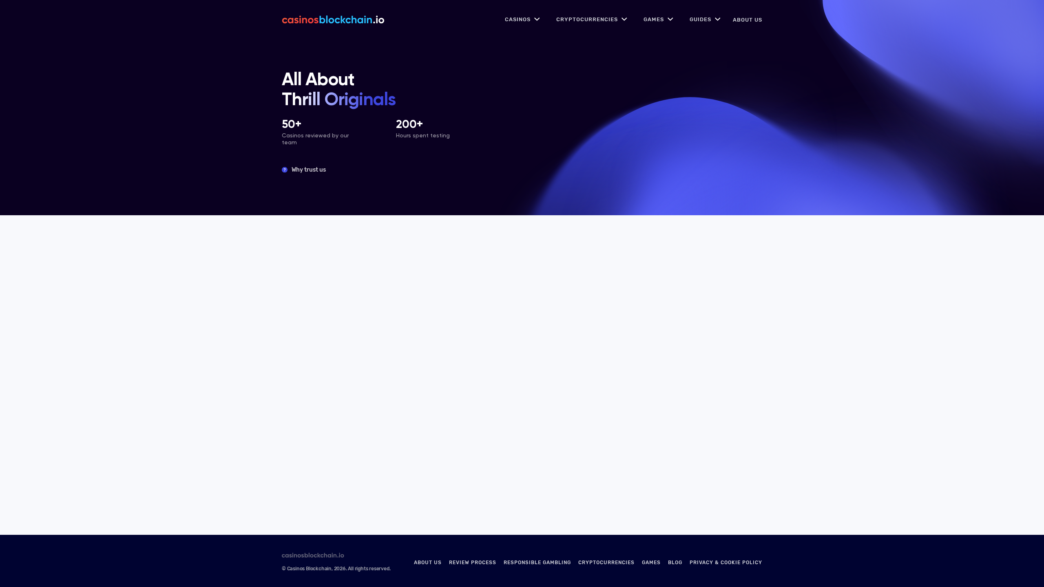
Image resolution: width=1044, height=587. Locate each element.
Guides (700, 19)
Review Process (472, 562)
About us (747, 20)
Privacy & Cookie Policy (726, 562)
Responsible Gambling (537, 562)
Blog (675, 562)
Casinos (518, 19)
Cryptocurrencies (587, 19)
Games (654, 19)
